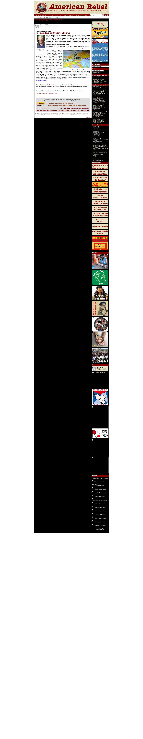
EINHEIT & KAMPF (97, 138)
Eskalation (67, 113)
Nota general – (69, 15)
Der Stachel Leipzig (97, 133)
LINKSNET (95, 155)
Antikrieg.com (96, 126)
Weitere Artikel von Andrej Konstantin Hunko (46, 93)
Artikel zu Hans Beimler (100, 496)
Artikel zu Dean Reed (100, 525)
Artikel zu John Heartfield (100, 511)
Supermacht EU (69, 115)
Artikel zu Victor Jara (100, 514)
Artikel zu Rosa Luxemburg (100, 489)
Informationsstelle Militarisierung (100, 145)
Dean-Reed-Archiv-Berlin (98, 132)
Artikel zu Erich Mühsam (100, 492)
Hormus (80, 113)
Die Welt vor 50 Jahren (98, 135)
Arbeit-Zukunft (96, 127)
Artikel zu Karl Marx (100, 485)
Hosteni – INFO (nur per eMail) (99, 144)
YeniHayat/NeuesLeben (98, 160)
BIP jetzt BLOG (96, 131)
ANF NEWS (95, 129)
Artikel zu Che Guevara (100, 507)
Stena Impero (62, 115)
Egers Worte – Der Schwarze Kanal (100, 139)
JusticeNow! (95, 149)
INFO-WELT (95, 147)
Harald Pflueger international (99, 142)
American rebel (46, 113)
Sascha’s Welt (96, 159)
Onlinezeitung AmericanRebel (71, 7)
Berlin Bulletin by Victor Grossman (100, 130)
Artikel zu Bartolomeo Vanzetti (100, 500)
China (63, 113)
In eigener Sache (40, 15)
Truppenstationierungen (82, 115)
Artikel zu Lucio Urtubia (100, 522)
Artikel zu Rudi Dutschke (100, 518)
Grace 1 (76, 113)
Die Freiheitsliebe (96, 134)
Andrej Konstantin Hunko (51, 26)
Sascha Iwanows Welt (97, 158)
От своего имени (81, 15)
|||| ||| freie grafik (100, 478)
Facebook (105, 15)
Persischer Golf (47, 115)
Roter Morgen (96, 156)
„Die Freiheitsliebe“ (51, 84)
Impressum (100, 528)
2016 (99, 72)
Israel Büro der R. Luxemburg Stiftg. (100, 148)
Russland (54, 115)
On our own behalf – (56, 15)
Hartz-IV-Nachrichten (97, 141)
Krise (42, 115)
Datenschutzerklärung (100, 529)
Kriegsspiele (85, 113)
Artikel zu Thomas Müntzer (100, 482)
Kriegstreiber (38, 115)
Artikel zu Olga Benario (100, 503)
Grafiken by (95, 477)
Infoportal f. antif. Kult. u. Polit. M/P (100, 146)
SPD (57, 115)
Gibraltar (72, 113)
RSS (108, 15)
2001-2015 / (95, 72)
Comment (88, 117)
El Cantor (95, 140)
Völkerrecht (37, 116)
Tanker (74, 115)
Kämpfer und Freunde (97, 151)
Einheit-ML (95, 137)
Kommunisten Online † (98, 154)
